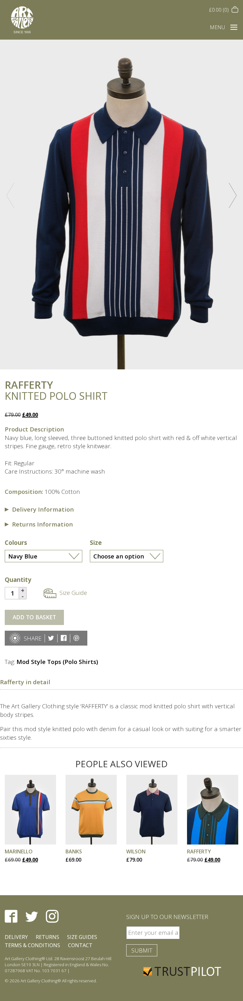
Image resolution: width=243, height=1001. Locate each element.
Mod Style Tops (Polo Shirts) (57, 662)
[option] (121, 204)
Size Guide (73, 592)
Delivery (16, 937)
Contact (80, 945)
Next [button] (233, 195)
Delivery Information (43, 509)
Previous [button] (10, 195)
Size (96, 542)
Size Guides (82, 937)
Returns (47, 937)
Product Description (34, 429)
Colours (16, 542)
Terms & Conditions (32, 945)
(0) (219, 9)
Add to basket (34, 617)
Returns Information (42, 524)
